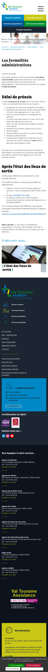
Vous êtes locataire (17, 47)
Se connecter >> (13, 406)
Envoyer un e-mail (9, 467)
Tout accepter (17, 665)
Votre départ (32, 47)
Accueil (4, 47)
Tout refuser (34, 665)
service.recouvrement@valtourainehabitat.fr (24, 214)
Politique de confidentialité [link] (32, 669)
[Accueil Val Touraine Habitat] (12, 6)
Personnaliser (13, 668)
